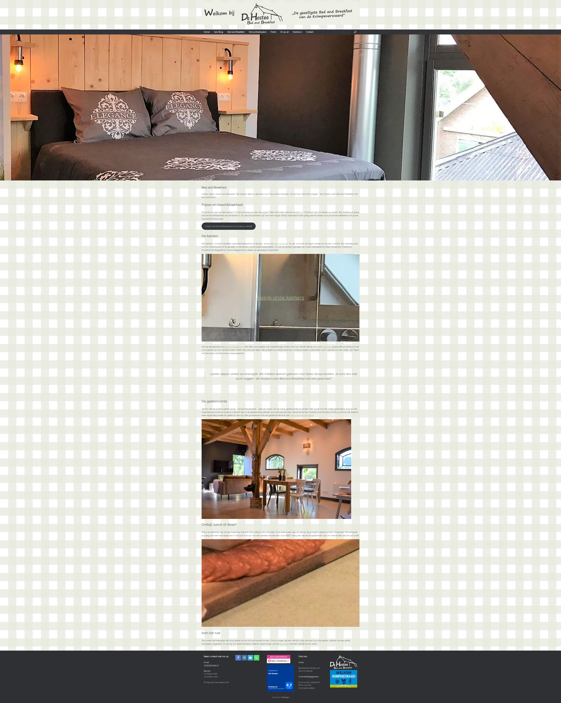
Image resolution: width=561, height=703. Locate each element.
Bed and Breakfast (235, 32)
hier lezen (284, 644)
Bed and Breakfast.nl (233, 347)
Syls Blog (218, 32)
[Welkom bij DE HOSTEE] (280, 13)
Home (207, 32)
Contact (309, 32)
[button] (355, 31)
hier (301, 212)
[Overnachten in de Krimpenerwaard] (343, 687)
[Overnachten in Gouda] (343, 668)
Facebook (326, 347)
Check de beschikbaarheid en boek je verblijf (228, 226)
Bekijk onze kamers (280, 297)
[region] (280, 107)
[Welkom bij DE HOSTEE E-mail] (250, 658)
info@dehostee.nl (211, 665)
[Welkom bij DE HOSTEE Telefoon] (256, 658)
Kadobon (297, 32)
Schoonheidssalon (257, 32)
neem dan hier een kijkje (301, 415)
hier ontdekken (281, 244)
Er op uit (285, 32)
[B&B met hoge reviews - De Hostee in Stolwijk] (278, 663)
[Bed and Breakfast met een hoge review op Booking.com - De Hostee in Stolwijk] (280, 691)
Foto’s (273, 32)
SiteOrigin (285, 697)
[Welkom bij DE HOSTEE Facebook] (238, 658)
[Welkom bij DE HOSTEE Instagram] (244, 658)
